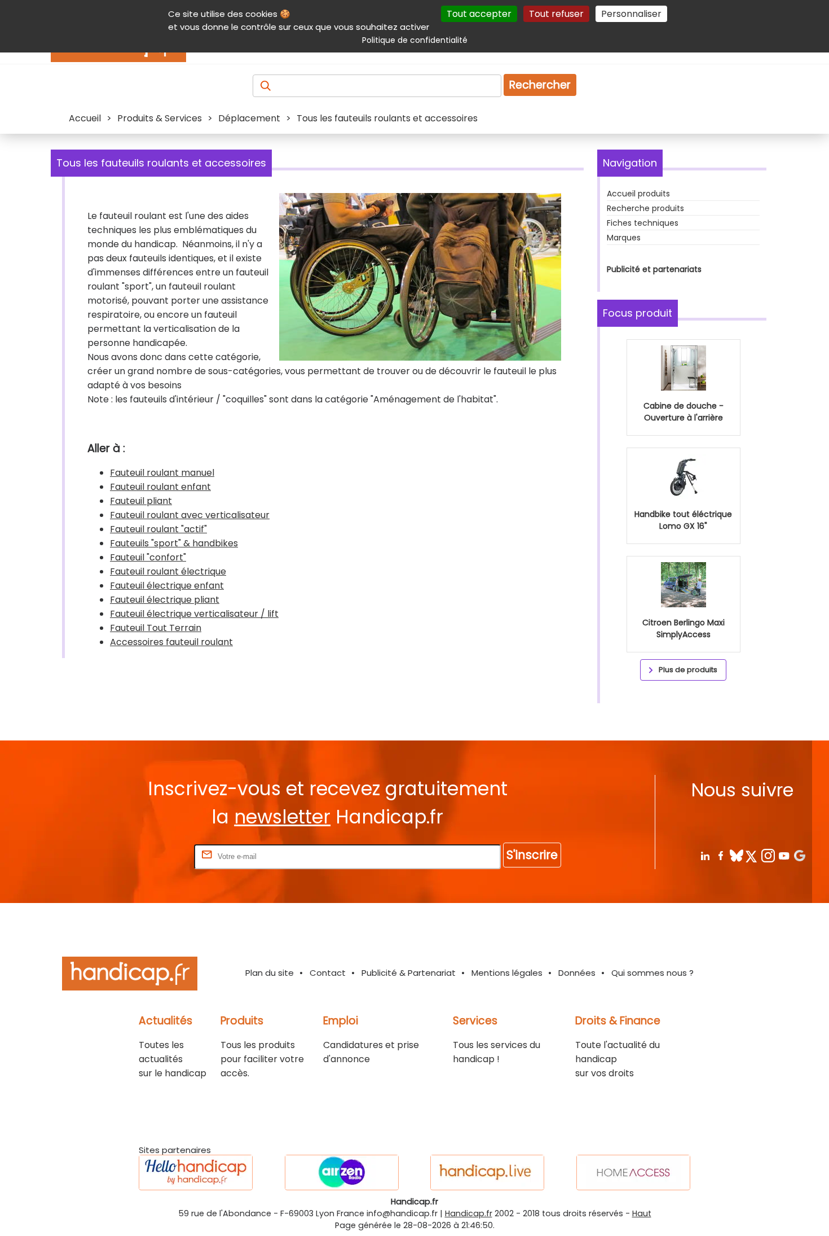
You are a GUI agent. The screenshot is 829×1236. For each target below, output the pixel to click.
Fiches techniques (642, 223)
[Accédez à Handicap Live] (487, 1172)
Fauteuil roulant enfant (160, 486)
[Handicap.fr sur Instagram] (767, 855)
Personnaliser (631, 13)
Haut (641, 1213)
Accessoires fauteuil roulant (171, 641)
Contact (328, 973)
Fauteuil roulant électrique (168, 571)
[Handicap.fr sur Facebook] (720, 855)
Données (577, 973)
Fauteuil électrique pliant (164, 599)
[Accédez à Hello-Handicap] (196, 1172)
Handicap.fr (468, 1213)
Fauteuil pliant (141, 500)
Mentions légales (507, 973)
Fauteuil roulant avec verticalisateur (190, 515)
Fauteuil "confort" (148, 557)
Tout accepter (479, 13)
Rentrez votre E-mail (146, 855)
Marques (624, 237)
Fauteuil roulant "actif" (158, 529)
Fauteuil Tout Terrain (155, 627)
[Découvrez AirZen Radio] (342, 1172)
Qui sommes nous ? (652, 973)
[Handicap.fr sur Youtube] (783, 855)
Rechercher (540, 85)
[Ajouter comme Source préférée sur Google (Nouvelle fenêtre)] (799, 855)
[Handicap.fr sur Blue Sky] (736, 855)
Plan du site (269, 973)
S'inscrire (532, 855)
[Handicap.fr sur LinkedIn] (704, 855)
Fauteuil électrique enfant (167, 585)
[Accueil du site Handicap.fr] (129, 975)
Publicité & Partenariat (408, 973)
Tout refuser (556, 13)
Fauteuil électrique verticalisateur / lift (194, 613)
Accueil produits (638, 193)
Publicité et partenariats (654, 269)
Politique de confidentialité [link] (415, 40)
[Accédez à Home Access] (633, 1172)
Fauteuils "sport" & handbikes (174, 543)
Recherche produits (645, 208)
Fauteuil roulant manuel (162, 472)
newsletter (282, 817)
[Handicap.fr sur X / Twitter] (752, 855)
